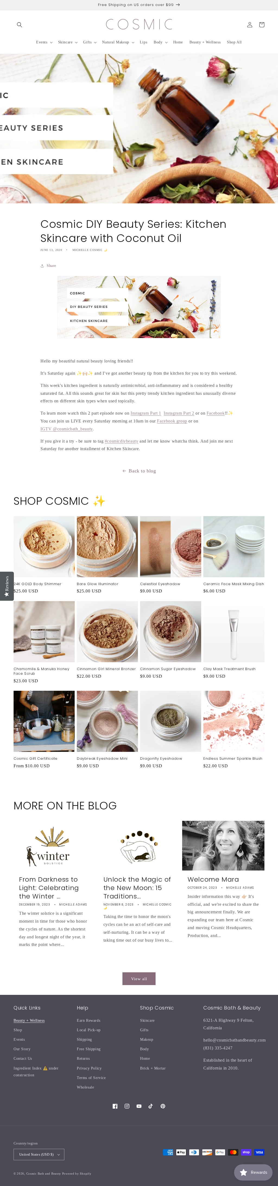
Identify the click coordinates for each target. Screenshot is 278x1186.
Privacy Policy (89, 1068)
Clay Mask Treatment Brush (229, 669)
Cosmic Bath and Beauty (43, 1173)
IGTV (46, 429)
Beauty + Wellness (29, 1020)
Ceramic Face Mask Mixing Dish (233, 584)
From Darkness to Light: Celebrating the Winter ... (49, 888)
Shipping (84, 1039)
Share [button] (51, 266)
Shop (18, 1030)
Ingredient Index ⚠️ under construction (36, 1071)
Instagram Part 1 (146, 413)
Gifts (144, 1030)
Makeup (146, 1039)
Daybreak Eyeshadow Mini (102, 758)
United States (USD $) (36, 1154)
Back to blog (142, 471)
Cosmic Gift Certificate (36, 758)
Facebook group (172, 421)
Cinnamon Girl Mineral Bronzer (106, 669)
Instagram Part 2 (179, 413)
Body (144, 1049)
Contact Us (23, 1058)
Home (145, 1058)
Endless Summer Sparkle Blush (233, 758)
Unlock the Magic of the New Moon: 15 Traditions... (137, 888)
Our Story (22, 1049)
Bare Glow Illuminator (98, 584)
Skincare (147, 1020)
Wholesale (85, 1087)
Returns (83, 1058)
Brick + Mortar (153, 1068)
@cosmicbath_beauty (73, 429)
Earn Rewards (88, 1020)
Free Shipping (89, 1049)
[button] (20, 25)
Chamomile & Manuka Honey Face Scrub (41, 671)
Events (19, 1039)
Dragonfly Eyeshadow (161, 758)
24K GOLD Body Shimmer (38, 584)
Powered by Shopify (76, 1173)
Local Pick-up (89, 1030)
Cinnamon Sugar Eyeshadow (168, 669)
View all (139, 979)
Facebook (216, 413)
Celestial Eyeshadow (160, 584)
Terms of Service (91, 1078)
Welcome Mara (213, 879)
